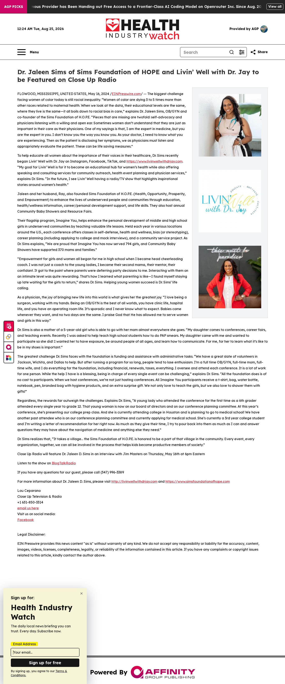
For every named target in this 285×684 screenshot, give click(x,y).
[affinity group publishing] (9, 347)
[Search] (232, 52)
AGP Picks (13, 7)
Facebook (25, 520)
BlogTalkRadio (64, 463)
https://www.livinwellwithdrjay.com (154, 161)
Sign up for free (45, 662)
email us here (28, 508)
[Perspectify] (9, 337)
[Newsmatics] (9, 357)
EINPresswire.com (126, 94)
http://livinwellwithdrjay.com (134, 481)
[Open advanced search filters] (242, 52)
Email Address (24, 644)
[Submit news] (9, 326)
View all (274, 6)
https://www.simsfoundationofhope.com (197, 481)
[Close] (81, 593)
